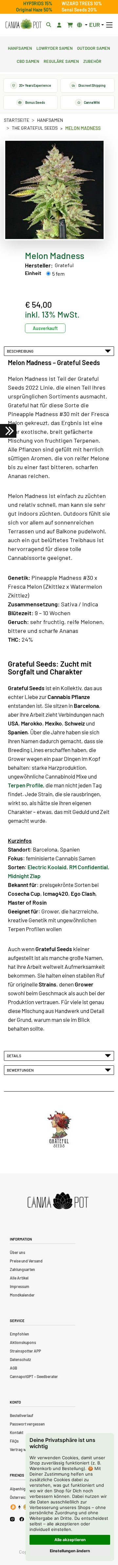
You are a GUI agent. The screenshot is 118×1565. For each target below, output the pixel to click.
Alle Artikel (19, 1278)
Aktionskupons (23, 1342)
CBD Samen (28, 60)
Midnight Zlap (24, 876)
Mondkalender (22, 1295)
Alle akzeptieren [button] (70, 1539)
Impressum (19, 1286)
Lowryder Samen (54, 47)
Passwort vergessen (27, 1424)
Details (15, 1055)
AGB (13, 1368)
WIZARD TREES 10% (82, 3)
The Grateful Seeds (35, 128)
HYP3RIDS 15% (37, 3)
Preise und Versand (26, 1261)
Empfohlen (19, 1334)
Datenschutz (20, 1359)
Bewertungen (21, 1070)
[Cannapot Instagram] (12, 1519)
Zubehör (92, 60)
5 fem (58, 273)
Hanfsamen (20, 47)
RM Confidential (88, 867)
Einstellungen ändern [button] (70, 1550)
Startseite (16, 120)
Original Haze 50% (34, 9)
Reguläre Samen (61, 60)
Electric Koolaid (47, 867)
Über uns (17, 1252)
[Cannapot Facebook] (22, 1519)
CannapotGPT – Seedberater (34, 1376)
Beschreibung (21, 351)
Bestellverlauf (21, 1415)
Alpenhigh (19, 1489)
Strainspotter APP (25, 1351)
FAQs (14, 1441)
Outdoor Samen (93, 47)
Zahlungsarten (22, 1269)
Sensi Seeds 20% (79, 9)
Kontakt (16, 1432)
